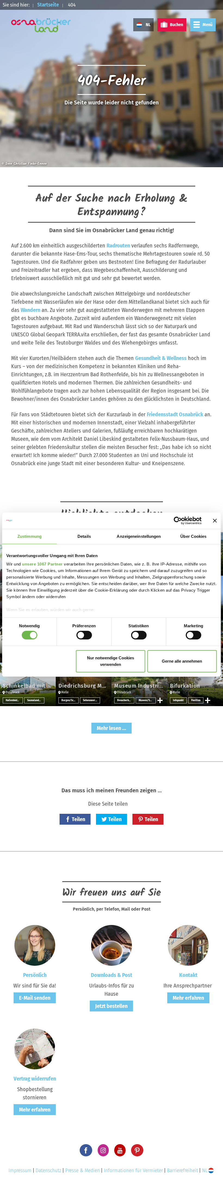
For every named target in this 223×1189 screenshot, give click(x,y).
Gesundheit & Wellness (161, 358)
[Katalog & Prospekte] (111, 945)
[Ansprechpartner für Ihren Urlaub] (188, 945)
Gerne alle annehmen (182, 661)
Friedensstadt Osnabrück (175, 414)
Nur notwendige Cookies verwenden (110, 661)
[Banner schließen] (215, 520)
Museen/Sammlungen (147, 700)
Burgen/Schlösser (70, 700)
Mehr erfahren (188, 998)
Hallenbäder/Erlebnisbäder (14, 700)
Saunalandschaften (35, 700)
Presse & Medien (82, 1170)
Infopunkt (178, 700)
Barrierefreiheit (182, 1170)
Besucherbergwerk (125, 700)
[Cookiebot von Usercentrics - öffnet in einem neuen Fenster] (178, 520)
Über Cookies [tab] (193, 536)
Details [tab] (84, 536)
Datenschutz (48, 1170)
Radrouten (118, 245)
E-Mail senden (34, 998)
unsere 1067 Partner (42, 564)
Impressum (20, 1170)
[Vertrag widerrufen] (34, 1049)
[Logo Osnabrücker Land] (41, 25)
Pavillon (195, 700)
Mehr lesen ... (111, 728)
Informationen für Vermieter (133, 1170)
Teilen (78, 819)
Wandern (30, 310)
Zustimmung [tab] (29, 536)
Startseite (48, 5)
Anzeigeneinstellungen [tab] (139, 536)
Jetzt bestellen (111, 1006)
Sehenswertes (91, 700)
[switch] (84, 635)
